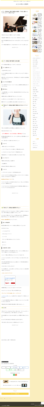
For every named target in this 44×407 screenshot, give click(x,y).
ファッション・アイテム (5, 361)
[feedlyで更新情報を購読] (14, 375)
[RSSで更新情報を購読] (16, 375)
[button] (19, 370)
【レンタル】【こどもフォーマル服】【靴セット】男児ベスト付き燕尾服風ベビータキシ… (10, 279)
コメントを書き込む (15, 393)
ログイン (34, 141)
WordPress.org (35, 147)
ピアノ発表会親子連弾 (11, 363)
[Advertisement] (15, 53)
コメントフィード (35, 145)
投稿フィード (35, 143)
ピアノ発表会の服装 (4, 363)
